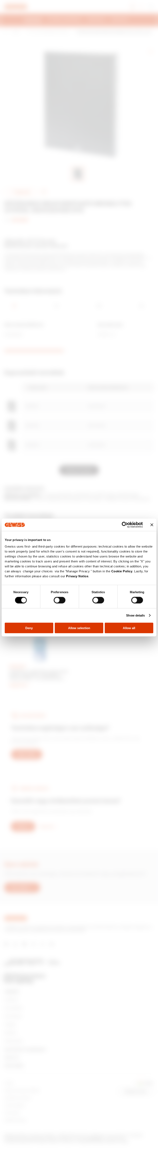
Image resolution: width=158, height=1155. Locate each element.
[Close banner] (151, 524)
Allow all (129, 628)
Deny (29, 628)
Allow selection (79, 628)
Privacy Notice (77, 576)
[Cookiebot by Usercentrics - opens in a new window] (125, 525)
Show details (135, 615)
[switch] (59, 600)
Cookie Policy (121, 571)
